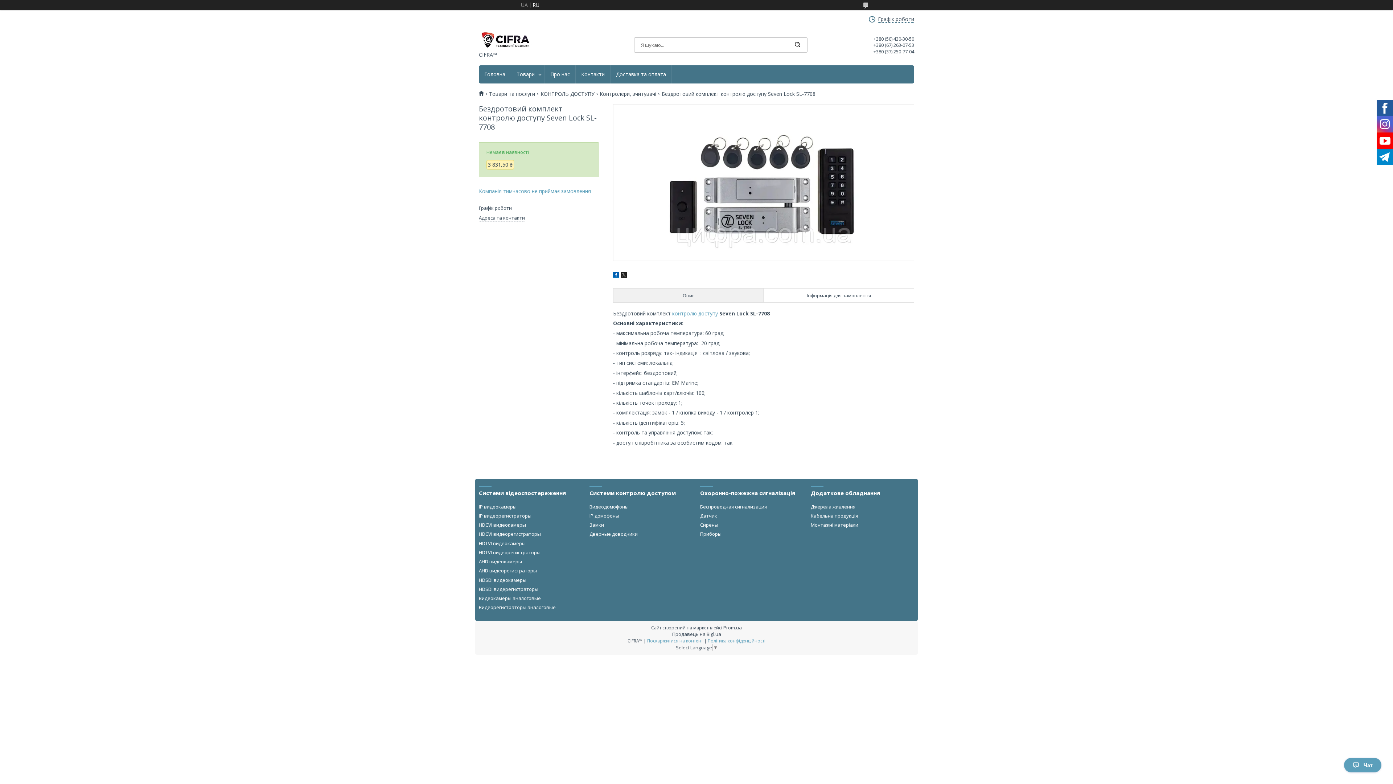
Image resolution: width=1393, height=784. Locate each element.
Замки (596, 525)
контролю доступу (695, 313)
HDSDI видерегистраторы (508, 589)
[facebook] (616, 275)
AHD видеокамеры (500, 561)
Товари (526, 74)
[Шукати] (797, 45)
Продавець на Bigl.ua (696, 634)
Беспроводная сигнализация (733, 506)
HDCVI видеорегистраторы (510, 534)
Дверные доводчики (613, 534)
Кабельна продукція (834, 516)
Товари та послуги (512, 94)
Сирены (709, 525)
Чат (1368, 765)
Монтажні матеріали (834, 525)
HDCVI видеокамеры (502, 525)
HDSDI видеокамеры (502, 580)
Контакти (593, 74)
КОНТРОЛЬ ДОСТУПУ (568, 94)
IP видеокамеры (498, 506)
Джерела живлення (833, 506)
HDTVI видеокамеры (502, 543)
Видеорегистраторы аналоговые (517, 607)
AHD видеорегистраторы (508, 570)
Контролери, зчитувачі (628, 94)
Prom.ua (732, 627)
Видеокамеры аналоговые (510, 598)
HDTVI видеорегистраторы (510, 552)
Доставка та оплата (641, 74)
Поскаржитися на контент (675, 641)
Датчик (708, 516)
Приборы (711, 534)
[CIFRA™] (505, 40)
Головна (494, 74)
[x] (624, 275)
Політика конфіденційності (736, 641)
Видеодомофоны (609, 506)
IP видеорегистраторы (505, 516)
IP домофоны (604, 516)
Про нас (560, 74)
